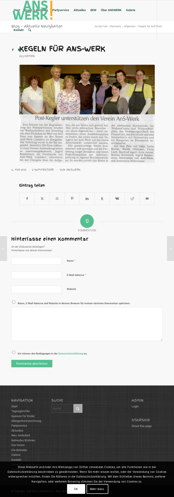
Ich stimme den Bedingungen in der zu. (52, 353)
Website (71, 289)
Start (14, 406)
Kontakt (16, 459)
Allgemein (27, 56)
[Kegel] (87, 114)
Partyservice (19, 425)
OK (76, 489)
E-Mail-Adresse (76, 275)
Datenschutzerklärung (70, 353)
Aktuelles (17, 430)
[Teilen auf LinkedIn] (87, 198)
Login (135, 406)
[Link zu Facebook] (12, 49)
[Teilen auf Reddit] (132, 198)
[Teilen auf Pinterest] (72, 198)
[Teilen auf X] (42, 198)
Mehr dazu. (97, 489)
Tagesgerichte (20, 411)
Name (71, 260)
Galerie (15, 454)
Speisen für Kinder (23, 416)
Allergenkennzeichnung (26, 421)
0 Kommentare (43, 170)
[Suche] (29, 30)
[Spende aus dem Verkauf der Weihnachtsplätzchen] (3, 248)
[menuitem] (16, 10)
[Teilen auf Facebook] (26, 198)
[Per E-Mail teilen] (147, 198)
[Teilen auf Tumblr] (102, 198)
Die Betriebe (19, 450)
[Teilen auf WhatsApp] (57, 198)
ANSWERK (73, 170)
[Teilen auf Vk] (117, 198)
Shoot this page (142, 426)
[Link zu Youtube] (19, 49)
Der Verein (18, 445)
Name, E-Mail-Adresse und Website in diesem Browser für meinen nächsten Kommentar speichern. (74, 303)
